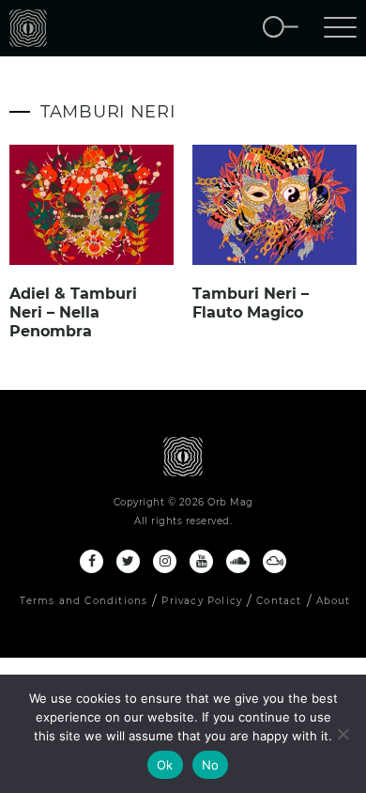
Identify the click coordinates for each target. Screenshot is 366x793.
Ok (165, 764)
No (211, 764)
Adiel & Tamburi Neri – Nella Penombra (73, 312)
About (333, 601)
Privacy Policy (201, 601)
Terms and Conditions (83, 601)
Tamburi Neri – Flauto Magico (250, 303)
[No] (342, 733)
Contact (278, 601)
